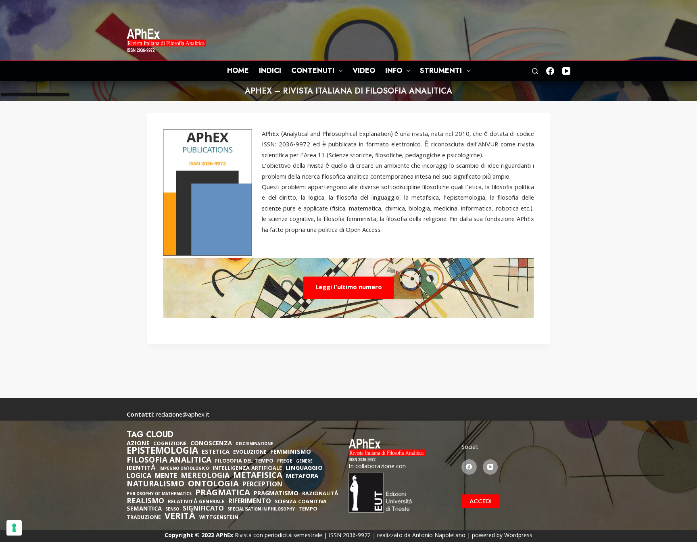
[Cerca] (535, 71)
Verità (180, 517)
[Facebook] (550, 71)
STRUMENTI (441, 70)
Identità (141, 468)
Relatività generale (196, 502)
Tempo (307, 509)
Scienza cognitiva (301, 502)
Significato (203, 509)
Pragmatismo (276, 494)
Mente (166, 476)
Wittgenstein (218, 518)
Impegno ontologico (184, 469)
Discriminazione (254, 444)
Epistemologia (162, 452)
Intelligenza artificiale (247, 468)
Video (364, 70)
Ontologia (213, 484)
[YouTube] (566, 71)
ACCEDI (481, 501)
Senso (172, 510)
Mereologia (205, 476)
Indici (270, 70)
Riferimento (249, 502)
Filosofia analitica (169, 461)
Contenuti (312, 70)
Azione (138, 444)
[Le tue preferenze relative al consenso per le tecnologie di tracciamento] (14, 528)
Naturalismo (155, 485)
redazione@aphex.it (182, 415)
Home (238, 70)
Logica (139, 476)
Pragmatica (222, 493)
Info (393, 70)
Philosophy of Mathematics (159, 494)
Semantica (144, 509)
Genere (304, 462)
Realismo (145, 502)
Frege (284, 461)
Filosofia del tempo (244, 461)
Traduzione (144, 518)
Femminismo (290, 452)
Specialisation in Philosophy (261, 510)
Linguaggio (304, 468)
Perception (262, 485)
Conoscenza (211, 444)
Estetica (216, 452)
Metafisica (257, 476)
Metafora (302, 476)
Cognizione (170, 444)
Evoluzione (250, 452)
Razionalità (320, 494)
